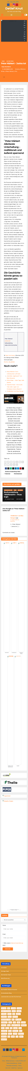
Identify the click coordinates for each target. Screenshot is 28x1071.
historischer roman (6, 1019)
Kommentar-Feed (6, 975)
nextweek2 (20, 490)
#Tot (16, 71)
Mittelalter (23, 1025)
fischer (9, 1014)
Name (4, 925)
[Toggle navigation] (11, 15)
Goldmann (4, 1016)
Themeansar (14, 1057)
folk (14, 1014)
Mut (11, 1028)
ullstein (21, 1036)
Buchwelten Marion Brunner (9, 989)
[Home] (2, 15)
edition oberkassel (6, 1011)
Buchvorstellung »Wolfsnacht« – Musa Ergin (13, 494)
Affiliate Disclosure (10, 1060)
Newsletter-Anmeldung (11, 1065)
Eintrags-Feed (5, 971)
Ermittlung (4, 1014)
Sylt (9, 1036)
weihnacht (4, 1039)
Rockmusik (4, 1033)
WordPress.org (5, 978)
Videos (20, 1065)
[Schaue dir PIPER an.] (7, 789)
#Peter (3, 71)
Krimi (14, 1022)
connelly (13, 1008)
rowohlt (15, 1033)
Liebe (18, 1022)
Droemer (19, 1008)
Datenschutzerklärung (17, 943)
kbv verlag (18, 1019)
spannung (4, 1036)
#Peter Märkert (9, 71)
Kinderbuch (4, 1022)
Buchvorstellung (8, 490)
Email (4, 934)
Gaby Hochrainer (6, 66)
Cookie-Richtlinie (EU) (20, 1060)
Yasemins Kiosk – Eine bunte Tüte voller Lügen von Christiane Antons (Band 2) (14, 387)
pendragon (4, 1030)
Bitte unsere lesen (13, 944)
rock (21, 1030)
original (15, 1028)
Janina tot (7, 341)
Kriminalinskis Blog (6, 993)
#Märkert (22, 69)
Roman (10, 1033)
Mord (3, 1028)
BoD (9, 1008)
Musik (7, 1028)
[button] (20, 15)
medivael (4, 1025)
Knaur (10, 1022)
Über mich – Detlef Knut (11, 1068)
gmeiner (18, 1014)
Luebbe (23, 1022)
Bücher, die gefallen (9, 362)
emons (13, 1011)
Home (3, 1060)
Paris (20, 1028)
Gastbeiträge (10, 61)
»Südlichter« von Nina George (15, 391)
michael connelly (16, 1025)
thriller (12, 1036)
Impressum (20, 1068)
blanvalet (4, 1008)
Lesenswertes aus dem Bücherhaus (11, 996)
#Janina (17, 69)
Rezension (15, 1030)
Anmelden (4, 967)
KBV (13, 1019)
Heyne (9, 1016)
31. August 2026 (9, 499)
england (19, 1011)
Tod (17, 1036)
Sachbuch (21, 1033)
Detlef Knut (14, 8)
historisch (15, 1016)
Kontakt (19, 1063)
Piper (10, 1030)
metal (9, 1025)
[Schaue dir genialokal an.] (7, 775)
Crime (3, 61)
